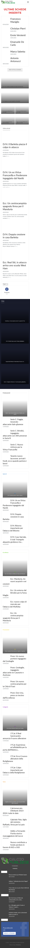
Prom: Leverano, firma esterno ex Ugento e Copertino (15, 651)
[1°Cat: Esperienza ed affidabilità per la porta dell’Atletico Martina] (6, 746)
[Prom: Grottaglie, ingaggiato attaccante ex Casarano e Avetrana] (6, 668)
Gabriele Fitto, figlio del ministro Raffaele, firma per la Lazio (15, 822)
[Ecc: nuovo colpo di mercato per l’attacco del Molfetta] (8, 119)
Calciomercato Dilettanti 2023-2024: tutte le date (13, 810)
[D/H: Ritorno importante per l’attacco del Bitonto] (6, 527)
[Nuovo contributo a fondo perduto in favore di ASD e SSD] (6, 843)
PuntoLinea (18, 944)
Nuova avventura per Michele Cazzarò (18, 874)
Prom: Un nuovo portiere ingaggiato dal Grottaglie (14, 658)
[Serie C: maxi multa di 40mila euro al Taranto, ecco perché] (22, 119)
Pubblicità (15, 868)
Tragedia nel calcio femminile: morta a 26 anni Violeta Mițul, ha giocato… (15, 802)
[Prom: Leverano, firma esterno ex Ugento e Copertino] (15, 642)
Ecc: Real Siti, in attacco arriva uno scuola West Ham (15, 265)
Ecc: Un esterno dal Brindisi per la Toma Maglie (15, 592)
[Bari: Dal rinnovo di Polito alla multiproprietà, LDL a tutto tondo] (4, 899)
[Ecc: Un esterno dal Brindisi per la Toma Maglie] (8, 108)
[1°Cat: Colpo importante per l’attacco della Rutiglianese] (6, 768)
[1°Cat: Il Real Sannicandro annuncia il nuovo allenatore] (6, 734)
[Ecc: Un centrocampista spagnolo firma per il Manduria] (11, 195)
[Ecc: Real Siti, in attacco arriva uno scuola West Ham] (11, 254)
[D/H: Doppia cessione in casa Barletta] (11, 226)
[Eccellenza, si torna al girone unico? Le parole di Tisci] (15, 313)
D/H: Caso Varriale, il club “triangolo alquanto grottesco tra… (14, 539)
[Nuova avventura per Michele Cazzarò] (4, 876)
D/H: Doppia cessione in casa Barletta (13, 516)
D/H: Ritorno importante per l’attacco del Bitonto (13, 528)
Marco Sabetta (17, 52)
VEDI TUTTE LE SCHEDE (15, 69)
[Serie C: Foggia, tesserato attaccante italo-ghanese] (6, 420)
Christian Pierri (18, 29)
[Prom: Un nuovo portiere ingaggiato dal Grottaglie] (6, 657)
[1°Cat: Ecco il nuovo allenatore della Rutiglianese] (6, 757)
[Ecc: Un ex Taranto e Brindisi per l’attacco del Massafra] (15, 81)
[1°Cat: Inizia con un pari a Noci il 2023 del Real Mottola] (4, 889)
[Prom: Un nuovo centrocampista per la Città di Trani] (6, 682)
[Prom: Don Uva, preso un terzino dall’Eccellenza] (6, 694)
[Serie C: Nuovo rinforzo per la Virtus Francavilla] (6, 446)
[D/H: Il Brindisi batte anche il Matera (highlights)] (15, 334)
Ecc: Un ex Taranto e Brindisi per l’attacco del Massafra (13, 86)
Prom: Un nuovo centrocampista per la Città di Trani (14, 684)
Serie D (3, 141)
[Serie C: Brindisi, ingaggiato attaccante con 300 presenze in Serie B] (6, 432)
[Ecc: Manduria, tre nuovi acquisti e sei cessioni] (15, 96)
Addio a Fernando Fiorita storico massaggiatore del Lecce (14, 833)
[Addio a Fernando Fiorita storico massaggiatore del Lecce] (6, 832)
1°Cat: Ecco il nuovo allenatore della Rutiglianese (15, 758)
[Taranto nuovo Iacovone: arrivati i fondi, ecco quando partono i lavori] (6, 457)
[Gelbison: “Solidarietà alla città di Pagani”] (4, 883)
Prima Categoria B (15, 103)
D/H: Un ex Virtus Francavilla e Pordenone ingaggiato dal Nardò (15, 175)
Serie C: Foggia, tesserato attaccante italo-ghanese (13, 422)
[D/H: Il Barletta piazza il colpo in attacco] (11, 136)
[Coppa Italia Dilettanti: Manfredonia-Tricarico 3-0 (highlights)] (15, 354)
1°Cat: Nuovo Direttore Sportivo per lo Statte (15, 728)
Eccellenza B (1, 103)
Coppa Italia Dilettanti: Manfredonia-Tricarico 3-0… (15, 361)
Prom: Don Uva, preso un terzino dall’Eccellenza (13, 695)
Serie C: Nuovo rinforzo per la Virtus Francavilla (13, 447)
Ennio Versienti (18, 35)
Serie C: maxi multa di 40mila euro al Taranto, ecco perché (15, 414)
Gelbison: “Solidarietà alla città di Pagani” (18, 881)
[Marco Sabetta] (6, 52)
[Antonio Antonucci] (6, 59)
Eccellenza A (3, 259)
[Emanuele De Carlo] (6, 43)
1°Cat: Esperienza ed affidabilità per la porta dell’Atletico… (15, 747)
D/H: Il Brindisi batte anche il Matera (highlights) (15, 341)
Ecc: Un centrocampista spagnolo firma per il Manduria (15, 206)
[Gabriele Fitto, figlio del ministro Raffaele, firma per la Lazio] (6, 821)
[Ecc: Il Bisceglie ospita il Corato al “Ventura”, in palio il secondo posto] (4, 906)
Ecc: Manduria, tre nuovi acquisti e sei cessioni (11, 101)
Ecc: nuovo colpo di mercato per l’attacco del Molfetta (15, 604)
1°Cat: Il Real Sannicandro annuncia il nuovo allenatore (14, 736)
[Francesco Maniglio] (6, 20)
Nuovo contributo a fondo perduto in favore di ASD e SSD (15, 844)
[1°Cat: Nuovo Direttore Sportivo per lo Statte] (22, 108)
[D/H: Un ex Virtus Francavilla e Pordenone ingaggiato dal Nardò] (11, 164)
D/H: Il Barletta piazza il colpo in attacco (15, 495)
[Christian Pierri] (6, 29)
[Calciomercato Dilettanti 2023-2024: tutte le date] (6, 809)
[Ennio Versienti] (6, 36)
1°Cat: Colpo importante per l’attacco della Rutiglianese (14, 770)
